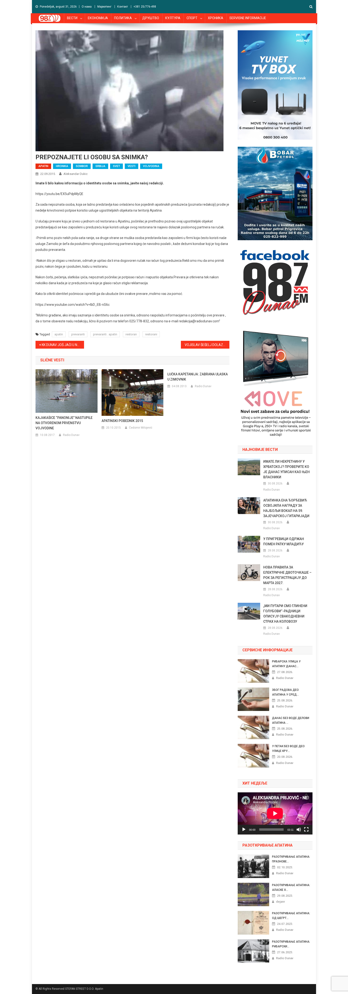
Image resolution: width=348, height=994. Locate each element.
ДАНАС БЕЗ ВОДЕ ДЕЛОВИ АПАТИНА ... (290, 720)
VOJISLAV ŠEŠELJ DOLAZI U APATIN (207, 345)
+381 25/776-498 (145, 6)
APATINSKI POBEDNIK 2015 (122, 421)
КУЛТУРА (172, 18)
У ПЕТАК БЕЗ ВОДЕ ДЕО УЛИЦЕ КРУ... (288, 749)
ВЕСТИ (72, 18)
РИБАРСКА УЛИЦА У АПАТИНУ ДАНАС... (286, 664)
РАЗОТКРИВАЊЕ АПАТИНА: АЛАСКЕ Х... (291, 887)
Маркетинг (104, 6)
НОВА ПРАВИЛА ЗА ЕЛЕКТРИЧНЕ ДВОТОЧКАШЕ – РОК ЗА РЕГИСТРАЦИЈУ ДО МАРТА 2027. (287, 575)
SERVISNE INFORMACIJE (247, 18)
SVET (116, 166)
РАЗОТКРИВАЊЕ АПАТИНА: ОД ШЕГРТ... (291, 916)
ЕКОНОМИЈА (98, 18)
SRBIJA (100, 166)
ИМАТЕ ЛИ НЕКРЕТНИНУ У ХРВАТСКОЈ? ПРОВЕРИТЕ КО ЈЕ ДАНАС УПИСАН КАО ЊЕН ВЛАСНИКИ (286, 469)
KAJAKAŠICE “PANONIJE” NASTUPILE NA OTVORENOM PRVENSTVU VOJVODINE (64, 423)
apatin (58, 334)
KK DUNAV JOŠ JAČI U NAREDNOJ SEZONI (63, 345)
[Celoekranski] (306, 829)
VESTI (131, 166)
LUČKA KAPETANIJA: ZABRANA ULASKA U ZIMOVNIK (197, 376)
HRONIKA (62, 166)
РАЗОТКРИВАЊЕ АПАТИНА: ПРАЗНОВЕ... (291, 859)
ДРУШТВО (150, 18)
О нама (87, 6)
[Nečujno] (298, 829)
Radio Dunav (71, 435)
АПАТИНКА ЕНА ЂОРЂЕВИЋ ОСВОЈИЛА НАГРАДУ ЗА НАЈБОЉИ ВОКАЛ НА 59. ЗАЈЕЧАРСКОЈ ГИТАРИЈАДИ (286, 508)
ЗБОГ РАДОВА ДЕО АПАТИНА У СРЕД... (285, 692)
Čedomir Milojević (140, 427)
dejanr (280, 901)
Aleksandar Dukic (75, 174)
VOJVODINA (151, 166)
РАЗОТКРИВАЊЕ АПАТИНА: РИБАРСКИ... (291, 944)
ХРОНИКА (215, 18)
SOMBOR (82, 166)
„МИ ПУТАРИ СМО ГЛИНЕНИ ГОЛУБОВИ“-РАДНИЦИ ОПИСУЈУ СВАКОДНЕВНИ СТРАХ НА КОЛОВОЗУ (285, 613)
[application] (275, 813)
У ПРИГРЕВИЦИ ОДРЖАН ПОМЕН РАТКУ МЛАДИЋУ (283, 541)
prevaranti (78, 334)
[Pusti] (243, 829)
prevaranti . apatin (105, 334)
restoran (131, 334)
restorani (151, 334)
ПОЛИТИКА (123, 18)
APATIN (43, 166)
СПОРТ (192, 18)
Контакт (122, 6)
